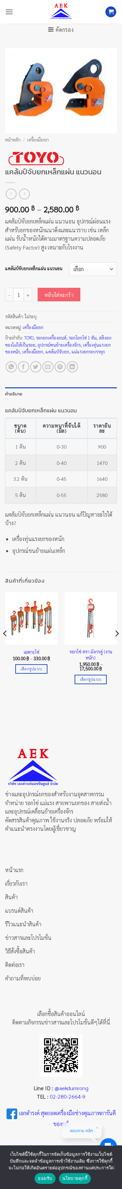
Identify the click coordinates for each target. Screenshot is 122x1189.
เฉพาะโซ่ (31, 652)
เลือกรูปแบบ (31, 668)
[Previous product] (24, 194)
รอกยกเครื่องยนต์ (51, 338)
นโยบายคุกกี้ (74, 1178)
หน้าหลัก (13, 139)
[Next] (117, 646)
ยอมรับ (45, 1178)
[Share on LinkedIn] (72, 366)
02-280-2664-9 (67, 1096)
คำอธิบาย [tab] (14, 394)
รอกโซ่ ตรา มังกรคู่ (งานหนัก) (90, 655)
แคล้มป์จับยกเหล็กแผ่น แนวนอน (33, 268)
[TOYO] (35, 158)
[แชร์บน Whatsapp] (11, 366)
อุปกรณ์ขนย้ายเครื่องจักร (59, 345)
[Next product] (11, 194)
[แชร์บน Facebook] (23, 366)
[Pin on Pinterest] (60, 366)
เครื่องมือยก (38, 139)
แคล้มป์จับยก (57, 351)
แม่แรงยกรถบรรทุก (88, 351)
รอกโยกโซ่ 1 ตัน (83, 338)
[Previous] (5, 646)
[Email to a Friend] (48, 366)
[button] (9, 11)
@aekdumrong (71, 1087)
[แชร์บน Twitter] (35, 366)
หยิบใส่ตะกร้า (59, 294)
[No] (113, 1169)
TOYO (29, 338)
